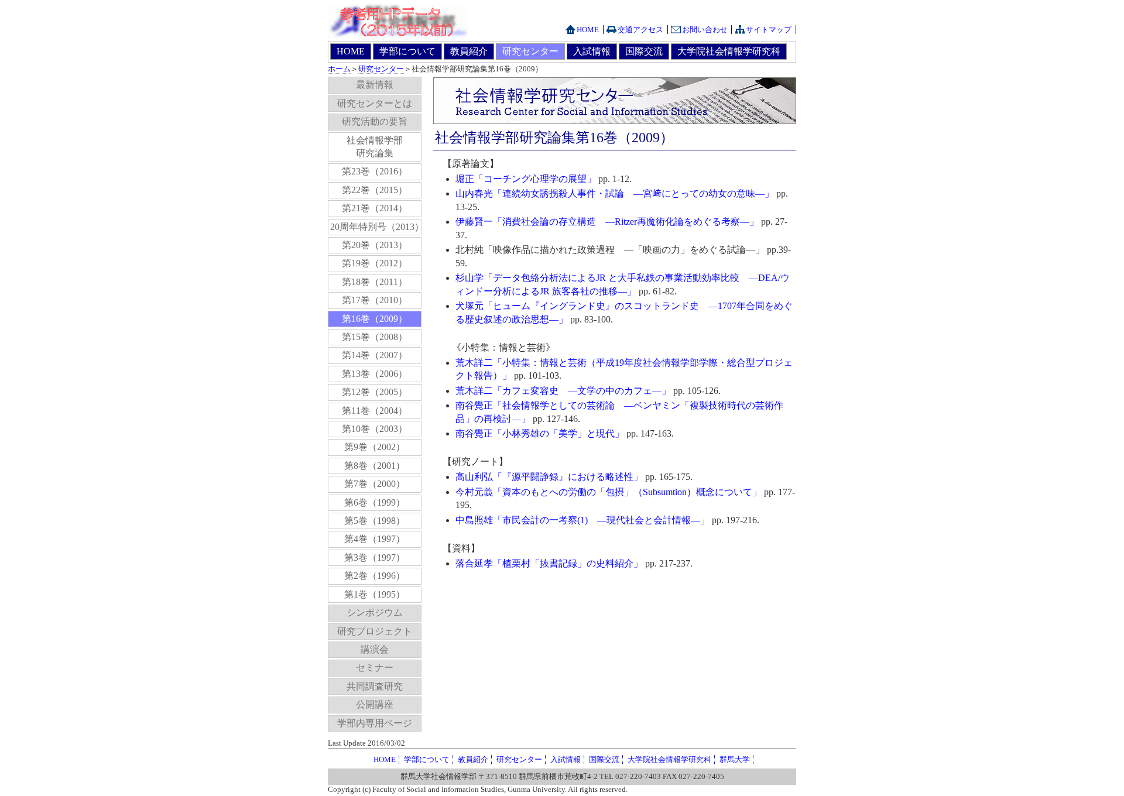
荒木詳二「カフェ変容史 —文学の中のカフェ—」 (563, 391)
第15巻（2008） (374, 337)
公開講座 (374, 704)
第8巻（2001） (374, 466)
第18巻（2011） (374, 282)
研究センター (530, 51)
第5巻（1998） (374, 521)
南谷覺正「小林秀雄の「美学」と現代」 (539, 433)
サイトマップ (768, 29)
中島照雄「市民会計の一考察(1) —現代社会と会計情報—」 (582, 520)
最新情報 (374, 85)
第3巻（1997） (374, 557)
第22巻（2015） (374, 190)
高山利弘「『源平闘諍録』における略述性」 (549, 477)
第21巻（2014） (374, 208)
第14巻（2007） (374, 355)
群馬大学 (734, 759)
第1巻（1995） (374, 594)
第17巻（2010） (374, 300)
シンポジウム (375, 612)
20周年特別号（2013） (376, 227)
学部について (407, 51)
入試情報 (592, 51)
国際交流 (644, 51)
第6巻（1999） (374, 502)
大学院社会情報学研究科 (728, 51)
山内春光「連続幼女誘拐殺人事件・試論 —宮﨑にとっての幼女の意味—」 (614, 193)
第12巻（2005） (374, 392)
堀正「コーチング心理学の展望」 (525, 179)
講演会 (375, 649)
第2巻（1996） (374, 576)
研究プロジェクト (374, 631)
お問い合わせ (705, 29)
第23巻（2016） (374, 171)
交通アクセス (640, 29)
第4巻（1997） (374, 539)
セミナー (374, 668)
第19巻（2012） (374, 263)
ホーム (339, 68)
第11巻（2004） (374, 411)
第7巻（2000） (374, 484)
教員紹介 (469, 51)
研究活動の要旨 (374, 121)
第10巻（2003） (374, 429)
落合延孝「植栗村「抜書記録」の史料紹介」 (549, 563)
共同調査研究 (375, 686)
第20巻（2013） (374, 245)
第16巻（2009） (374, 319)
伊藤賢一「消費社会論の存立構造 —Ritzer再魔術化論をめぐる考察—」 (607, 222)
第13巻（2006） (374, 374)
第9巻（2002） (374, 447)
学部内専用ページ (374, 723)
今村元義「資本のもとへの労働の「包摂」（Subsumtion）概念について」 (608, 492)
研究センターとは (374, 103)
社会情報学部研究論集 (375, 146)
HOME (588, 29)
